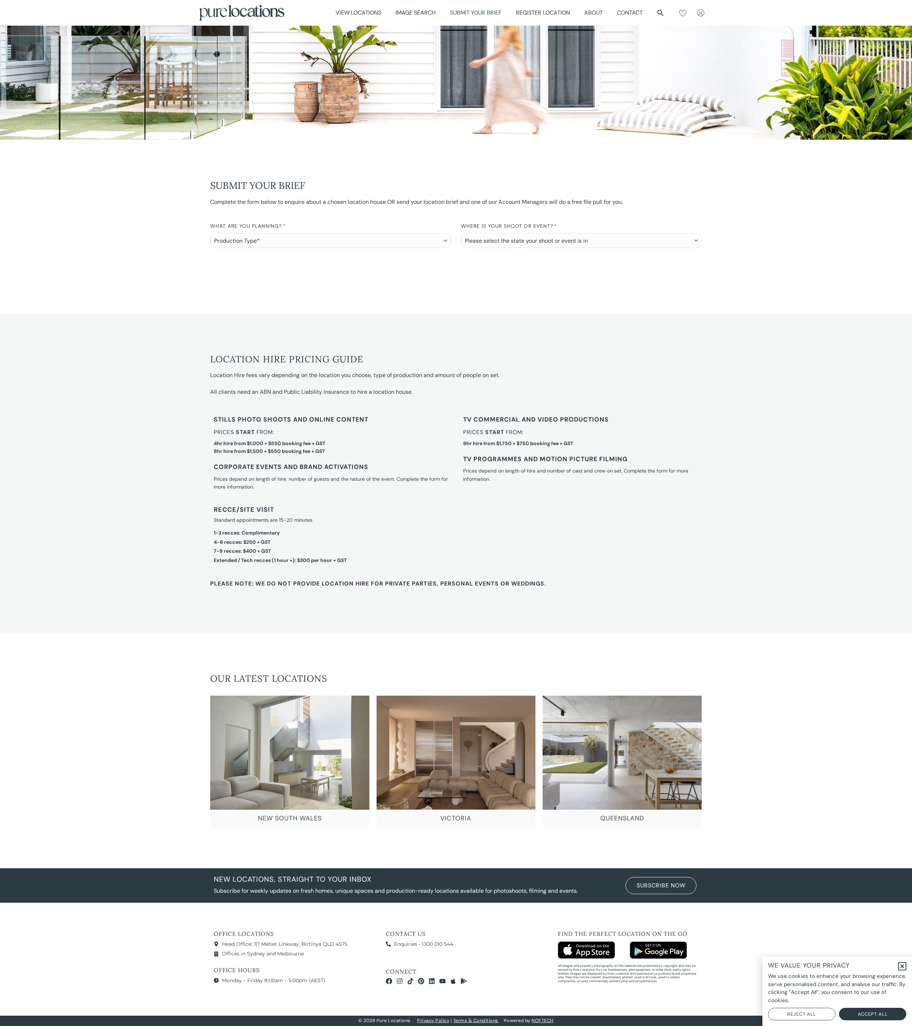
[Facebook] (389, 981)
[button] (660, 13)
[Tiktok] (410, 981)
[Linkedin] (432, 981)
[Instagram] (400, 981)
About (593, 12)
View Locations (358, 12)
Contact (630, 12)
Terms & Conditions (475, 1020)
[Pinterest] (421, 981)
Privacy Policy (433, 1020)
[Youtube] (442, 981)
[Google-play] (464, 981)
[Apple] (453, 981)
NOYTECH (543, 1020)
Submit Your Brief (476, 12)
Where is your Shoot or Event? (509, 226)
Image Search (415, 12)
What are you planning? (247, 226)
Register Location (543, 12)
